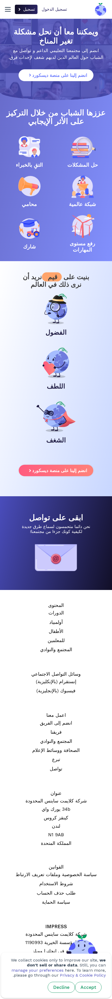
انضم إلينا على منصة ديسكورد (59, 75)
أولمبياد (56, 622)
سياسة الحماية (56, 902)
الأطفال (56, 631)
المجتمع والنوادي (56, 649)
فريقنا (56, 732)
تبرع (56, 759)
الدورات (56, 612)
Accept (88, 987)
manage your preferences (37, 970)
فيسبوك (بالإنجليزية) (56, 690)
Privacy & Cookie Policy (83, 975)
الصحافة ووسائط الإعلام (56, 750)
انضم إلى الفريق (56, 723)
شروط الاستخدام (56, 883)
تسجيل (29, 9)
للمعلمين (56, 640)
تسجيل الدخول (54, 9)
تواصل (56, 768)
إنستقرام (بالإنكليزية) (56, 681)
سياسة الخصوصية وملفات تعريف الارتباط (56, 874)
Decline (61, 987)
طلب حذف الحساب (56, 893)
